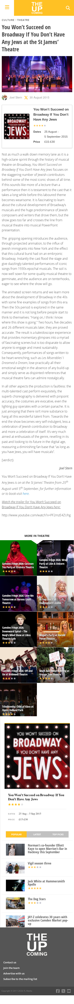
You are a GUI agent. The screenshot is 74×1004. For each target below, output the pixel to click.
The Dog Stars (37, 899)
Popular (16, 834)
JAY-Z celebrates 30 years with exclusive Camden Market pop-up (48, 920)
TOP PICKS (58, 834)
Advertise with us (13, 973)
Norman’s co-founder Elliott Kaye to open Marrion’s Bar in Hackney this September (47, 849)
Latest (37, 834)
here (26, 493)
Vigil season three (39, 863)
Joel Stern (15, 97)
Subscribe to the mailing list (20, 979)
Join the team (11, 968)
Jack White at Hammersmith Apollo (46, 883)
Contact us (9, 962)
